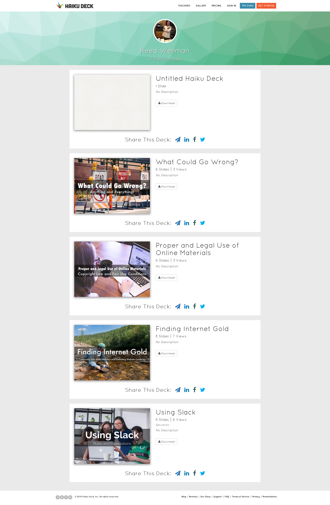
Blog (184, 496)
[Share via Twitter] (200, 139)
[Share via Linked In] (184, 139)
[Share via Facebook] (192, 139)
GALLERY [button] (201, 5)
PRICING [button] (216, 5)
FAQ (227, 496)
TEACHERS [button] (184, 5)
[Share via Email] (175, 139)
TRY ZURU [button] (248, 5)
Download (168, 103)
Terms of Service (240, 496)
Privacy (256, 496)
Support (217, 496)
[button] (105, 125)
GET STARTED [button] (266, 5)
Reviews (193, 496)
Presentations (270, 496)
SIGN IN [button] (231, 5)
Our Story (205, 496)
